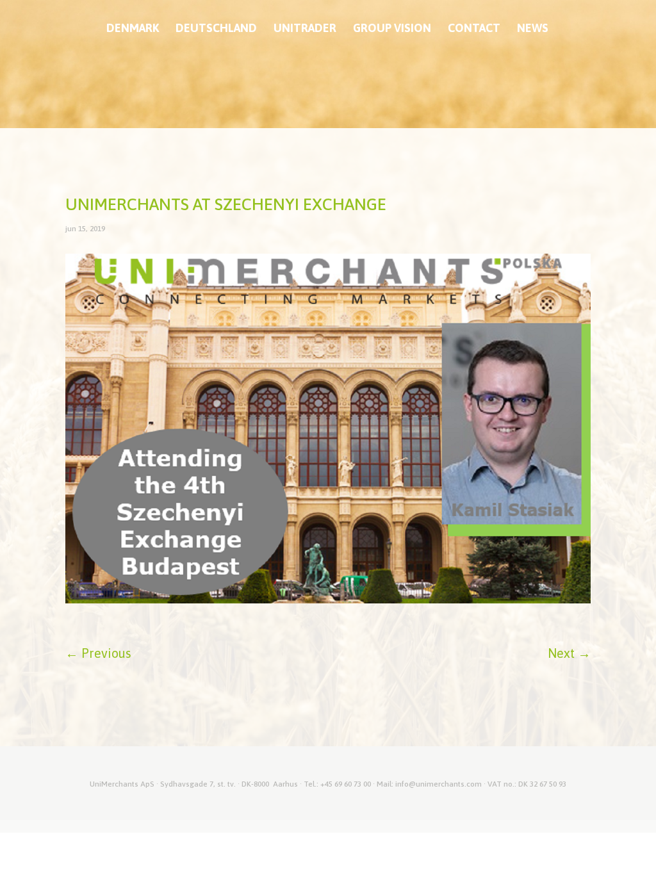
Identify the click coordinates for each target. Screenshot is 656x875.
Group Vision (392, 29)
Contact (474, 29)
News (532, 29)
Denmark (132, 29)
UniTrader (305, 29)
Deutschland (216, 29)
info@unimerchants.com (438, 784)
